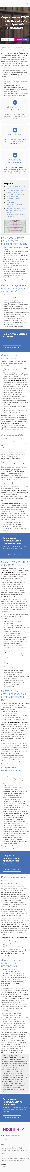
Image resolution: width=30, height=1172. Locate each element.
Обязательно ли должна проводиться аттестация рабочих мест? (14, 204)
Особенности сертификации (15, 194)
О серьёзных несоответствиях (15, 208)
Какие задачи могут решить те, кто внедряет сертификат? (15, 187)
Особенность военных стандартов (13, 199)
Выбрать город (16, 1135)
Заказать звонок (10, 347)
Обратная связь (5, 1166)
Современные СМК (12, 196)
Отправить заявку (11, 554)
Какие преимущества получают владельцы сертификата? (16, 191)
